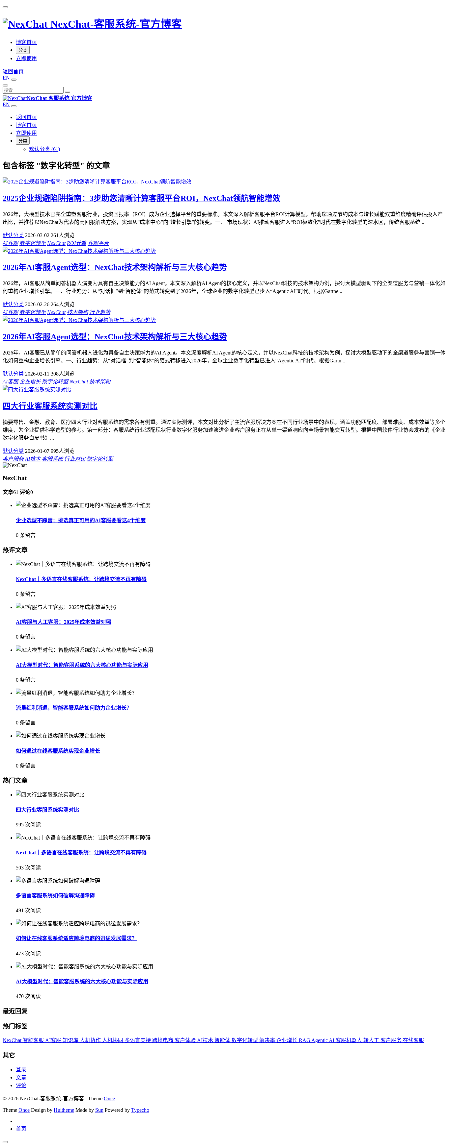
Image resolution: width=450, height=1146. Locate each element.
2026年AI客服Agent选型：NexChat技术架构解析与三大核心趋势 (115, 267)
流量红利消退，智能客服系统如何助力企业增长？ (74, 708)
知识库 (71, 1040)
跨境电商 (163, 1040)
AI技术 (33, 459)
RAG (305, 1040)
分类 (22, 50)
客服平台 (98, 243)
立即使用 (26, 58)
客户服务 (13, 459)
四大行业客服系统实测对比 (50, 406)
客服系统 (52, 459)
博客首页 (26, 42)
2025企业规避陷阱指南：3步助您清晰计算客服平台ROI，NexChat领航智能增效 (141, 198)
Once (109, 1098)
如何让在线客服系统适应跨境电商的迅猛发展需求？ (76, 938)
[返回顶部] (5, 1142)
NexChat (56, 243)
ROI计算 (76, 243)
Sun (99, 1110)
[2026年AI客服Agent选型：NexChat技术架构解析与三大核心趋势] (79, 251)
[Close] (5, 85)
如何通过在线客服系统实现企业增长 (58, 751)
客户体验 (186, 1040)
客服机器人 (349, 1040)
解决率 (267, 1040)
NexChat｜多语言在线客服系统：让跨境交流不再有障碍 (81, 579)
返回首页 (26, 117)
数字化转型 (32, 243)
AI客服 (10, 243)
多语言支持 (138, 1040)
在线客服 (413, 1040)
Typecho (140, 1110)
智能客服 (34, 1040)
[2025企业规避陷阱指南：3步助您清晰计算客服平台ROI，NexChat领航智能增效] (97, 181)
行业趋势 (99, 312)
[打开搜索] (13, 80)
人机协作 (91, 1040)
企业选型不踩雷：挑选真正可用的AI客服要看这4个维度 (81, 520)
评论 (21, 1085)
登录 (21, 1069)
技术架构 (77, 312)
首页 (21, 1129)
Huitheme (64, 1110)
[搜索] (67, 92)
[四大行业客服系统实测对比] (37, 389)
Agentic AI (323, 1040)
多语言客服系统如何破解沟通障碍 (55, 895)
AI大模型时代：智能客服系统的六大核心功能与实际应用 (82, 665)
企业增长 (30, 381)
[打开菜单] (5, 7)
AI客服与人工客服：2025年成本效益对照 (63, 622)
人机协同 (113, 1040)
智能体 (223, 1040)
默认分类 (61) (44, 149)
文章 (21, 1077)
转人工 (371, 1040)
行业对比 (74, 459)
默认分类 (13, 235)
